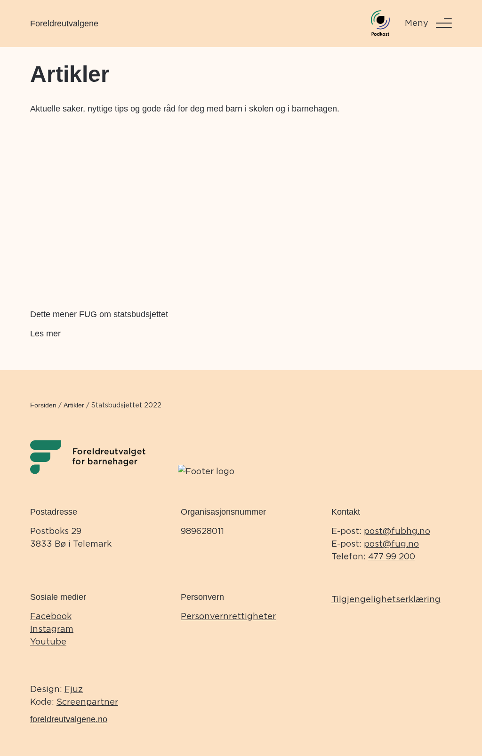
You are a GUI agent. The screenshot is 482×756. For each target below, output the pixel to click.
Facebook (51, 616)
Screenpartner (87, 702)
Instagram (51, 629)
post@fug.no (391, 544)
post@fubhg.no (397, 531)
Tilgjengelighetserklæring (386, 599)
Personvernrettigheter (228, 616)
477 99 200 (391, 556)
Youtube (48, 641)
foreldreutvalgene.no (68, 719)
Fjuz (73, 689)
